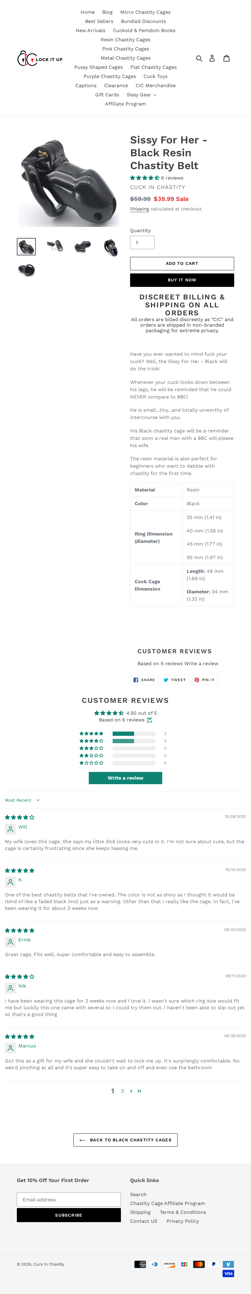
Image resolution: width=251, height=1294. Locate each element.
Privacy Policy (183, 1221)
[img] (19, 817)
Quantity (140, 230)
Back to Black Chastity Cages (129, 1139)
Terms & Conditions (183, 1212)
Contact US (143, 1221)
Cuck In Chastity (49, 1264)
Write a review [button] (125, 778)
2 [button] (122, 1091)
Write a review (201, 663)
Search (138, 1194)
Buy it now (182, 279)
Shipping (139, 209)
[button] (145, 178)
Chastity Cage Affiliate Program (167, 1203)
